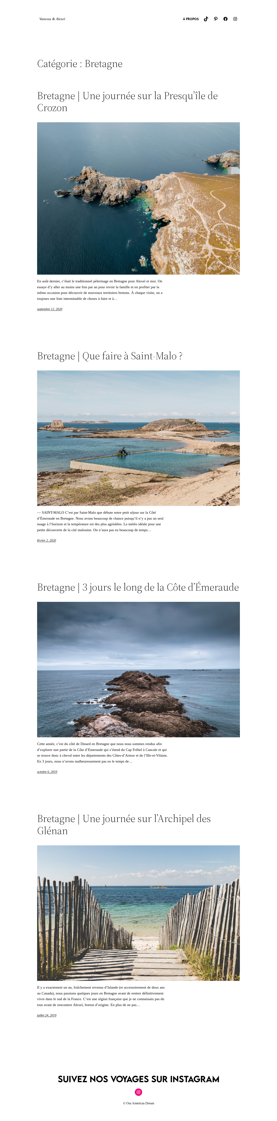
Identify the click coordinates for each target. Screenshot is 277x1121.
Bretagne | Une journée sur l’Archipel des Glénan (124, 824)
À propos (191, 19)
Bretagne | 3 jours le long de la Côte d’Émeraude (138, 587)
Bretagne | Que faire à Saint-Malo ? (110, 356)
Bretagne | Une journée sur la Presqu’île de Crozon (127, 101)
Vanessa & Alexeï (52, 19)
